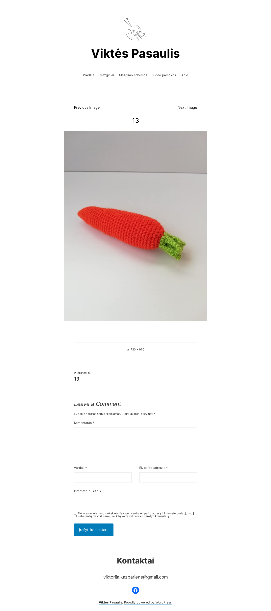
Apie (184, 75)
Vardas (80, 468)
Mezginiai (107, 75)
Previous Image (87, 107)
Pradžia (88, 75)
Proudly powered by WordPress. (148, 602)
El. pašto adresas (153, 468)
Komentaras (84, 423)
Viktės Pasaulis (135, 53)
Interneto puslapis (87, 491)
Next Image (187, 107)
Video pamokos (164, 75)
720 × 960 (137, 349)
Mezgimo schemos (133, 75)
